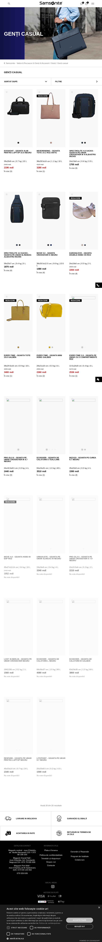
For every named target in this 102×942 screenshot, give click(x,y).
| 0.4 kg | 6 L (83, 360)
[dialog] (51, 923)
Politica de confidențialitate (51, 855)
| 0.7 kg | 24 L (18, 763)
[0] (85, 3)
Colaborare (80, 860)
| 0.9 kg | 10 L (17, 360)
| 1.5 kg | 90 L (49, 664)
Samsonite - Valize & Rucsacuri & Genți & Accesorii (28, 63)
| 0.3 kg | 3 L (80, 258)
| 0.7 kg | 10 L (18, 156)
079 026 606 (22, 873)
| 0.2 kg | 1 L (18, 664)
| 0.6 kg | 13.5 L (50, 259)
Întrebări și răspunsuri (51, 858)
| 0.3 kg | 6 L (49, 360)
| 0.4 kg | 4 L (49, 562)
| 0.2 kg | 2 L (81, 562)
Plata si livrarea (51, 850)
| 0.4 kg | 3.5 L (82, 156)
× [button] (99, 908)
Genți (53, 63)
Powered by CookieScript (90, 941)
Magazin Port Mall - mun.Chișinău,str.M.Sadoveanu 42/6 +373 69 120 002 (22, 868)
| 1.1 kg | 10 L (49, 156)
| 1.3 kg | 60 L (81, 664)
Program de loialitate (80, 856)
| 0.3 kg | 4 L (16, 463)
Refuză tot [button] (80, 926)
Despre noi (51, 862)
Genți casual (62, 63)
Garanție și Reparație (80, 852)
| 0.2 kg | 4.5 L (51, 763)
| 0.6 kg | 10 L (17, 562)
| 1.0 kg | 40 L (49, 463)
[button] (35, 938)
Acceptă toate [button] (79, 920)
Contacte (51, 865)
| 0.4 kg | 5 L (17, 258)
